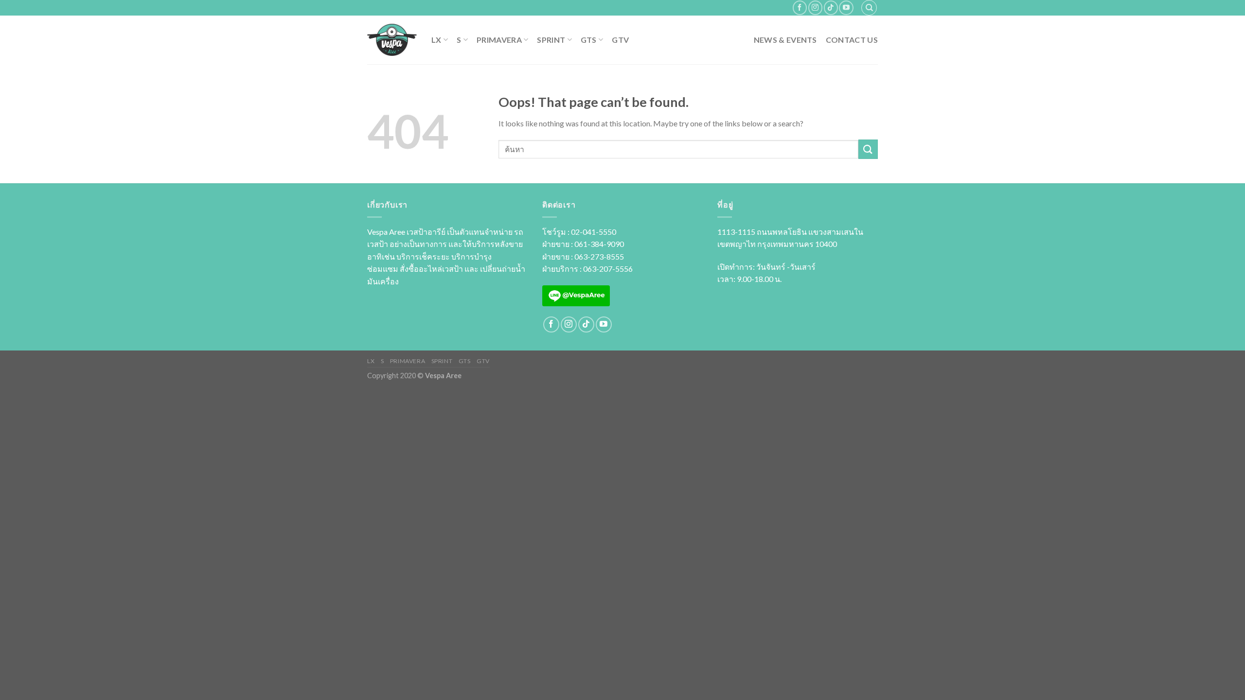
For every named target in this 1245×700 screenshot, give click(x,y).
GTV (620, 39)
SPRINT (551, 39)
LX (436, 39)
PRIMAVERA (499, 39)
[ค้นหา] (869, 8)
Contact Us (852, 39)
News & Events (785, 39)
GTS (589, 39)
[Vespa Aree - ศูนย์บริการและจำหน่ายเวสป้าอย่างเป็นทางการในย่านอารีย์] (392, 40)
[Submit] (868, 149)
